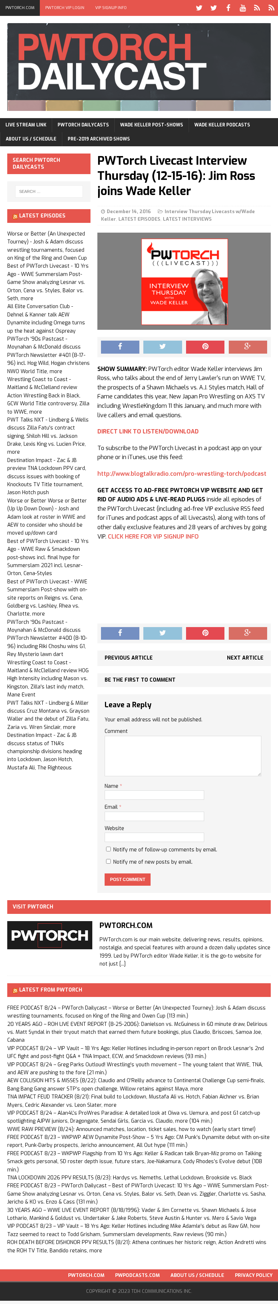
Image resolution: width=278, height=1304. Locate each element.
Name (112, 786)
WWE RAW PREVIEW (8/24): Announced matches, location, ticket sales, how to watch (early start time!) (131, 1129)
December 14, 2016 (129, 211)
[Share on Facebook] (120, 347)
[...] (122, 963)
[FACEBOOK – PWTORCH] (228, 8)
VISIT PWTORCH (33, 906)
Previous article (129, 658)
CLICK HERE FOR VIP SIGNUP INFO (153, 536)
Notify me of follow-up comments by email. (165, 849)
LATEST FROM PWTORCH (50, 989)
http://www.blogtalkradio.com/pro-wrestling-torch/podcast (181, 474)
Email (112, 807)
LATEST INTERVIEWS (187, 219)
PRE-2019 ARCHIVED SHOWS (99, 139)
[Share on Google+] (248, 347)
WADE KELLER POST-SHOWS (151, 125)
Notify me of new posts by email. (153, 862)
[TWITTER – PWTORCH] (199, 8)
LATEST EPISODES (139, 219)
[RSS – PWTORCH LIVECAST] (271, 8)
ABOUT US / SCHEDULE (31, 139)
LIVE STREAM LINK (25, 125)
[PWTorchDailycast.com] (139, 67)
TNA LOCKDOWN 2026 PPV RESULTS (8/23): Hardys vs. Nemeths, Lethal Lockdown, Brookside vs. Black (129, 1177)
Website (114, 828)
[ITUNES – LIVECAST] (257, 8)
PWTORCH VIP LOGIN (64, 7)
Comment (116, 731)
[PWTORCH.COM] (49, 945)
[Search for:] (49, 191)
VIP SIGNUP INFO (111, 7)
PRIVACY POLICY (254, 1275)
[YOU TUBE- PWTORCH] (242, 8)
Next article (245, 658)
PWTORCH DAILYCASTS (83, 125)
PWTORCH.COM (19, 7)
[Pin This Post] (205, 347)
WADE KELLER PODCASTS (222, 125)
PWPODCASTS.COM (137, 1275)
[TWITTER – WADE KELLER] (213, 8)
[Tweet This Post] (162, 347)
